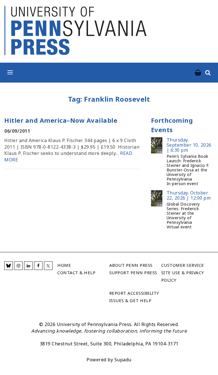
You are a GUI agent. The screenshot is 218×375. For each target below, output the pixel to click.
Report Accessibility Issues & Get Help (134, 296)
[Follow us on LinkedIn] (28, 265)
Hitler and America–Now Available (60, 120)
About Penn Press (131, 265)
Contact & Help (76, 272)
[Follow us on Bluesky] (8, 265)
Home (64, 265)
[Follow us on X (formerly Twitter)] (48, 265)
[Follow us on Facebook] (38, 265)
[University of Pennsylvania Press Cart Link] (198, 73)
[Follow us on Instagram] (18, 265)
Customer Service (182, 265)
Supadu (122, 359)
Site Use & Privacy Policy (182, 276)
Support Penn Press (133, 272)
